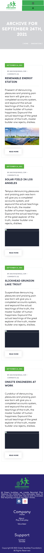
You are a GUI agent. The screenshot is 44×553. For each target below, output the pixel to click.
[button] (33, 3)
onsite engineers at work (20, 383)
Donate (22, 542)
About (21, 518)
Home (26, 44)
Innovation (36, 44)
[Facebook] (19, 501)
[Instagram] (25, 501)
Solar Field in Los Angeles (19, 181)
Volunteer (22, 524)
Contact (21, 540)
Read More (13, 152)
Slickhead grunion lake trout (19, 282)
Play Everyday (22, 520)
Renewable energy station (19, 80)
